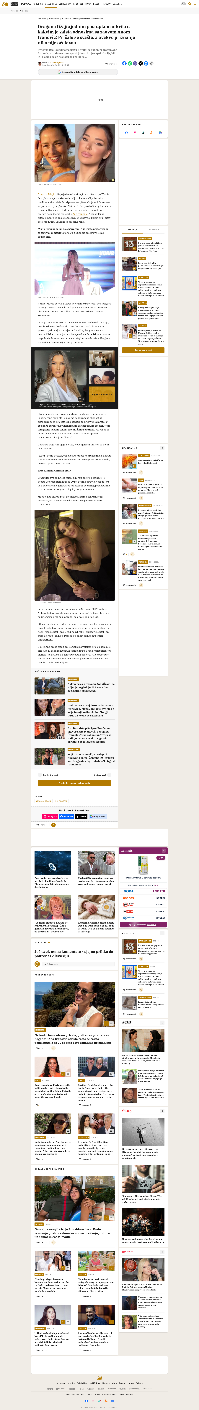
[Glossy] (90, 1388)
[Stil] (5, 3)
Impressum (70, 1394)
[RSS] (152, 133)
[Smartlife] (112, 1388)
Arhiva (97, 1394)
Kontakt (90, 1394)
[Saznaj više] (162, 1023)
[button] (110, 64)
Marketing (80, 1394)
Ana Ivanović (61, 801)
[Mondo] (60, 1388)
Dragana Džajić (46, 194)
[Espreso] (72, 1388)
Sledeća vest (100, 775)
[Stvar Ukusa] (147, 1388)
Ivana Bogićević (57, 62)
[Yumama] (134, 1388)
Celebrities (54, 19)
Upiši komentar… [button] (52, 964)
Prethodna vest (50, 775)
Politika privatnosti (110, 1394)
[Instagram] (135, 133)
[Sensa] (123, 1388)
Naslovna (42, 19)
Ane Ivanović (79, 213)
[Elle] (81, 1388)
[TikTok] (143, 133)
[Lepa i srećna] (101, 1388)
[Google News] (160, 133)
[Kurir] (50, 1388)
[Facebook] (126, 133)
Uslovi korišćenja (126, 1394)
